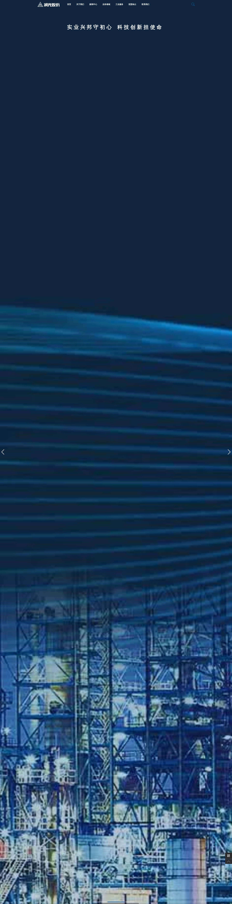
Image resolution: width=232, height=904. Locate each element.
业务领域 (106, 4)
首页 (69, 4)
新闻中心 (93, 4)
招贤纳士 (132, 4)
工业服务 (119, 4)
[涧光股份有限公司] (48, 2)
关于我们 (80, 4)
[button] (2, 452)
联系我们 (145, 4)
